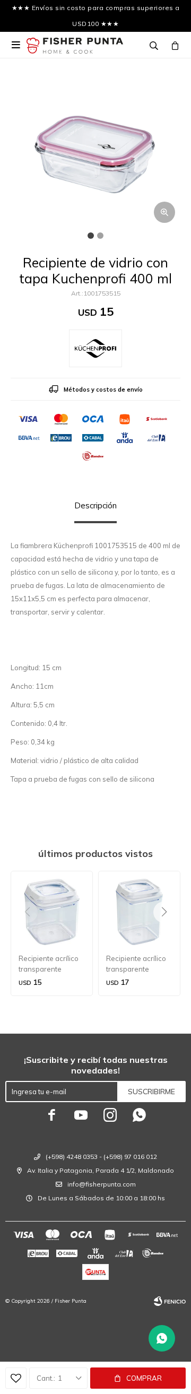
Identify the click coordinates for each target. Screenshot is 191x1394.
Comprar (144, 1378)
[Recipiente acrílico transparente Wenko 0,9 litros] (139, 912)
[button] (168, 933)
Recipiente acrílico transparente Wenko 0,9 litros (136, 964)
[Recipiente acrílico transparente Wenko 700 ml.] (52, 912)
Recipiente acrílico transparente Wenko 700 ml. (49, 964)
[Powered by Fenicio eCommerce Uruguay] (170, 1301)
